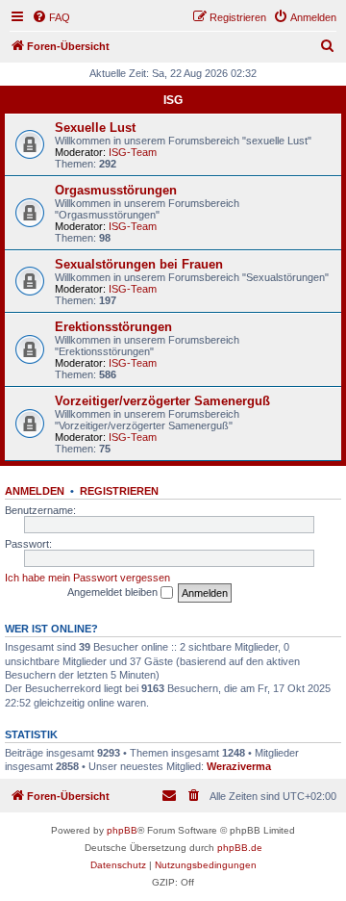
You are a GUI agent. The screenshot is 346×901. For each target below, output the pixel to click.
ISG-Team (133, 152)
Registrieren (119, 491)
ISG (173, 100)
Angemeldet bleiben (114, 592)
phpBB (122, 830)
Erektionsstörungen (113, 327)
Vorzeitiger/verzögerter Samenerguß (162, 401)
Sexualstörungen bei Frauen (139, 264)
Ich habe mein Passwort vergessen (87, 577)
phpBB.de (239, 847)
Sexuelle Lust (95, 127)
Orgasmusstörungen (116, 190)
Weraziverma (239, 766)
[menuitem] (51, 17)
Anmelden (34, 491)
